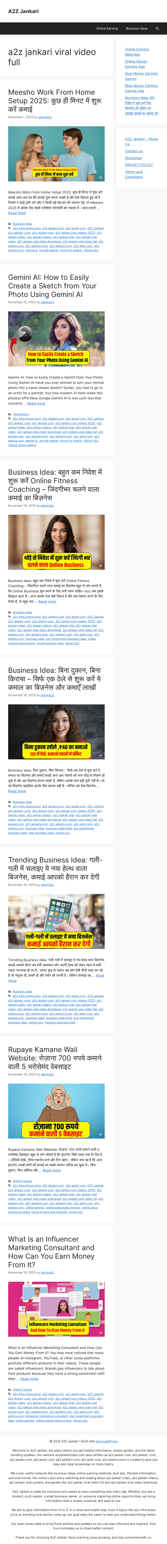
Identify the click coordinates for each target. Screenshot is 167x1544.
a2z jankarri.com (60, 246)
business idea (34, 638)
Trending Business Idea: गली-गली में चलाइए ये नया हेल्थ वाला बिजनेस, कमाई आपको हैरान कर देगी (55, 868)
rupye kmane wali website (49, 1212)
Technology (21, 414)
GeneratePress (107, 1441)
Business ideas (137, 28)
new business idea (41, 833)
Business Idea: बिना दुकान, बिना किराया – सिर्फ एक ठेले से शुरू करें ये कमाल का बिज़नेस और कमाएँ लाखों (54, 679)
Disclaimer (133, 158)
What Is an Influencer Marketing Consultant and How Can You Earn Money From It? (51, 1252)
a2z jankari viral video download (39, 241)
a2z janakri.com (53, 228)
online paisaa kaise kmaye (53, 1420)
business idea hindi (59, 828)
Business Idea (22, 223)
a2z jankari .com (19, 232)
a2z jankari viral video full (80, 241)
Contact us (134, 151)
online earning (34, 1207)
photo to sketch (71, 250)
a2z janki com (83, 246)
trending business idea (60, 1022)
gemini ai (31, 250)
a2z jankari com (43, 232)
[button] (157, 28)
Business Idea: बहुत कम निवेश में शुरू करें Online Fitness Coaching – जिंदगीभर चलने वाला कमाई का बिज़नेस (55, 485)
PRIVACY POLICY (139, 165)
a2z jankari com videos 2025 (75, 232)
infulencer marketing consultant (46, 1416)
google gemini (48, 250)
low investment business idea (66, 638)
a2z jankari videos (39, 237)
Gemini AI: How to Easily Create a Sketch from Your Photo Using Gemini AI (52, 286)
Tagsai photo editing (22, 445)
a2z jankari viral (63, 237)
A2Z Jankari (23, 11)
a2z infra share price (27, 228)
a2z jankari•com (36, 246)
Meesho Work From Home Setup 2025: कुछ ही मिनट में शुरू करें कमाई (54, 100)
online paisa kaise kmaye (63, 1207)
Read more (17, 213)
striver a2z (91, 250)
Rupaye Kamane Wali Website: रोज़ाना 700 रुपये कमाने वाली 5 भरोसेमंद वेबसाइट (55, 1058)
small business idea (50, 643)
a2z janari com (76, 228)
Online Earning (107, 28)
